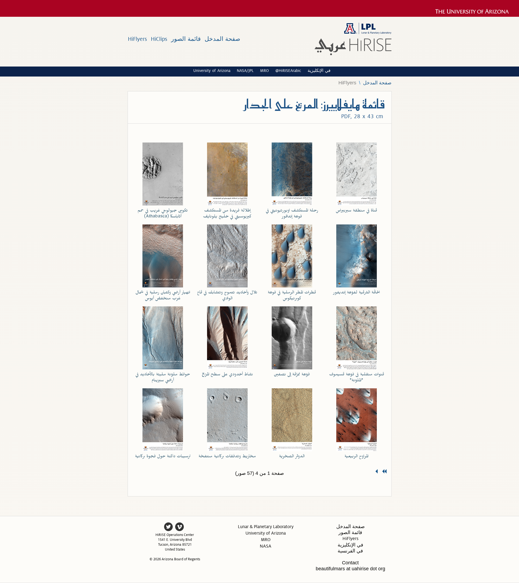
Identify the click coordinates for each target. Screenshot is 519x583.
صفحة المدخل (222, 39)
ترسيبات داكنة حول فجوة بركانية (163, 457)
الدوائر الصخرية (292, 457)
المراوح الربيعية (356, 457)
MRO (264, 70)
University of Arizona (211, 70)
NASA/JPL (245, 70)
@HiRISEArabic (288, 70)
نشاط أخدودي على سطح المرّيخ (227, 375)
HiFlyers (137, 39)
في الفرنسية (350, 551)
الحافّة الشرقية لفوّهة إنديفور (356, 293)
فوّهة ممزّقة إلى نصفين (292, 375)
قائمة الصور (186, 39)
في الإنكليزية (319, 70)
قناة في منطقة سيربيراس (356, 211)
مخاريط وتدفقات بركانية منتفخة (227, 457)
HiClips (159, 39)
